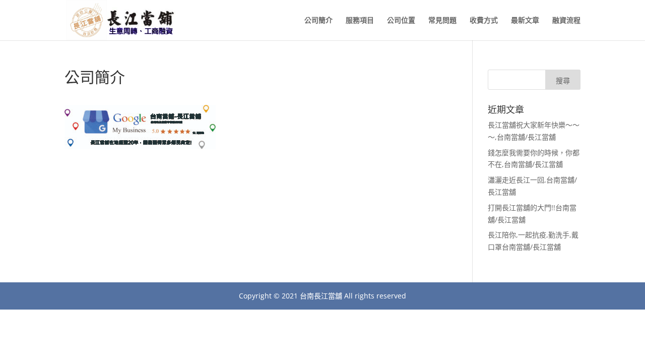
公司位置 (401, 21)
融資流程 (566, 21)
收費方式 (484, 21)
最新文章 (525, 21)
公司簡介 (318, 21)
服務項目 (360, 21)
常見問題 (442, 21)
